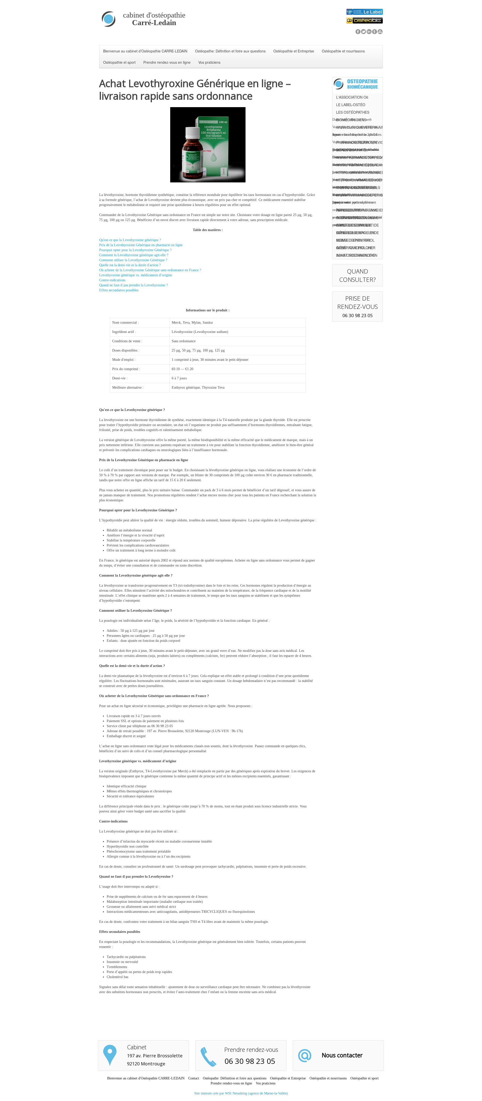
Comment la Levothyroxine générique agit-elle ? (133, 255)
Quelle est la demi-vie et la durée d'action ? (130, 265)
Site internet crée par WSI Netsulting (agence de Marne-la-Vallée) (241, 1093)
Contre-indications (112, 280)
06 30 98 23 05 (357, 315)
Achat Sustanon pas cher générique (355, 256)
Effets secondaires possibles (118, 290)
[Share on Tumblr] (374, 31)
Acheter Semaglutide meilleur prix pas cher (357, 233)
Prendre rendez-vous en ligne (167, 62)
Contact (193, 1078)
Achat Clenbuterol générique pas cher (355, 241)
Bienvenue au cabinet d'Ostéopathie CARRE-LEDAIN (146, 1078)
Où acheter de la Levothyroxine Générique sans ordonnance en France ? (150, 270)
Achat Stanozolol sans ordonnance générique (354, 218)
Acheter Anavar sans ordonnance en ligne (357, 211)
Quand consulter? (357, 275)
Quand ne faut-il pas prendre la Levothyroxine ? (133, 285)
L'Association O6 (352, 97)
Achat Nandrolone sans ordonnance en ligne (356, 248)
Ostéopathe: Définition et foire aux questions (230, 50)
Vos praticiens (209, 62)
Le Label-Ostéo (350, 104)
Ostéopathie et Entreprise (293, 50)
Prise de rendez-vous (357, 302)
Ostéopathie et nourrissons (343, 50)
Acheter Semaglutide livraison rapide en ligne (357, 226)
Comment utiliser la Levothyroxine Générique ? (133, 260)
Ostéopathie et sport (119, 62)
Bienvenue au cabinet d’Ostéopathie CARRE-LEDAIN (145, 50)
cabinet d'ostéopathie (154, 19)
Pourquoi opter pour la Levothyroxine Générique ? (135, 250)
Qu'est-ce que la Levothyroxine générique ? (130, 240)
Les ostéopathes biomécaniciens (352, 113)
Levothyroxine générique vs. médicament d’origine (135, 275)
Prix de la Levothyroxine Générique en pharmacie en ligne (141, 245)
